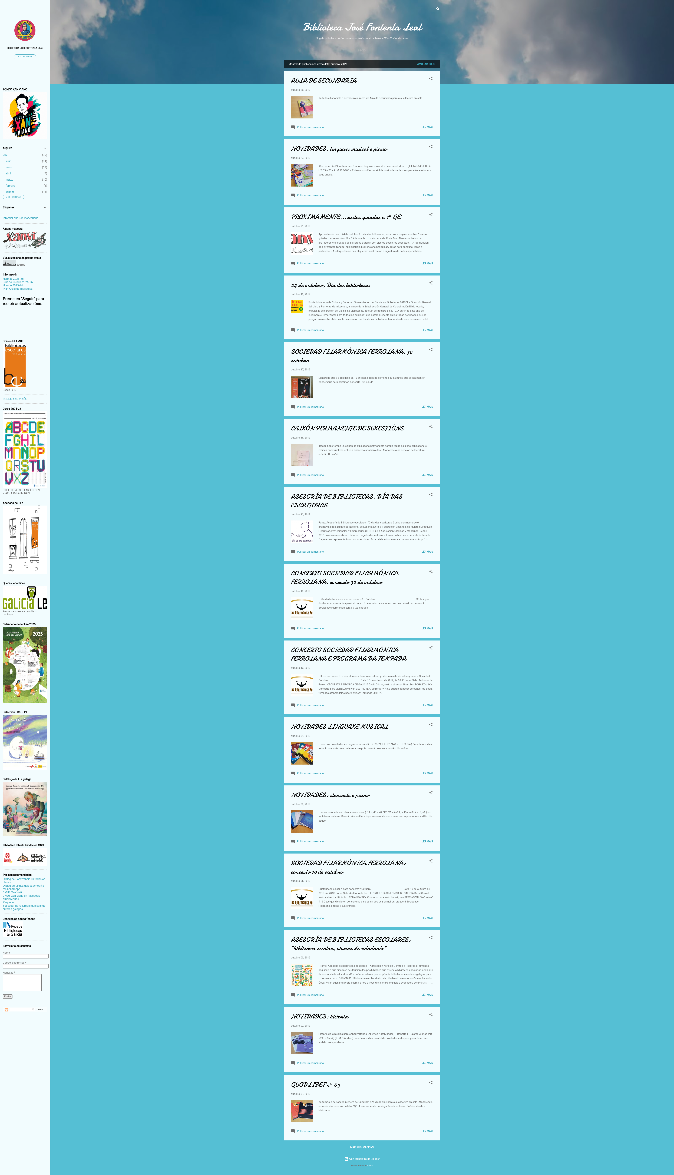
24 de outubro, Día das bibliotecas (330, 285)
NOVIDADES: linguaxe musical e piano (339, 148)
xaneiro (10, 192)
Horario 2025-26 (13, 285)
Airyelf (370, 1166)
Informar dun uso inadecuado (20, 218)
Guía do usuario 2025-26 (18, 282)
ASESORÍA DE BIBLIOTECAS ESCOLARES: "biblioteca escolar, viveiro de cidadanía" (351, 944)
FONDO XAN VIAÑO (15, 399)
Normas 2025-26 (13, 278)
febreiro (10, 185)
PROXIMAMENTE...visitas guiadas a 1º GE (345, 217)
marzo (9, 179)
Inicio (362, 50)
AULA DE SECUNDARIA (323, 80)
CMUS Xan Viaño (13, 892)
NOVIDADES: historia (319, 1016)
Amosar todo (426, 64)
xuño (8, 161)
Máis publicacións (362, 1147)
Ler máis (427, 127)
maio (9, 167)
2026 (6, 155)
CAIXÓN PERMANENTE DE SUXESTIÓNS (347, 428)
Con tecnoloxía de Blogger (364, 1158)
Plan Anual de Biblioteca (17, 288)
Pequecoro (9, 902)
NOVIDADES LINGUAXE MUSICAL (339, 726)
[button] (431, 79)
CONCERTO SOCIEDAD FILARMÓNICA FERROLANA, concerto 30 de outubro (344, 577)
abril (8, 173)
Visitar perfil (25, 56)
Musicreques (11, 899)
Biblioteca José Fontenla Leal (362, 26)
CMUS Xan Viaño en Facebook (21, 895)
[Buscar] (438, 9)
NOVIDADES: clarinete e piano (330, 795)
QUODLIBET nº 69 (315, 1084)
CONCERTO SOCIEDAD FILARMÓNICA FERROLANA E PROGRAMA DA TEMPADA (348, 654)
